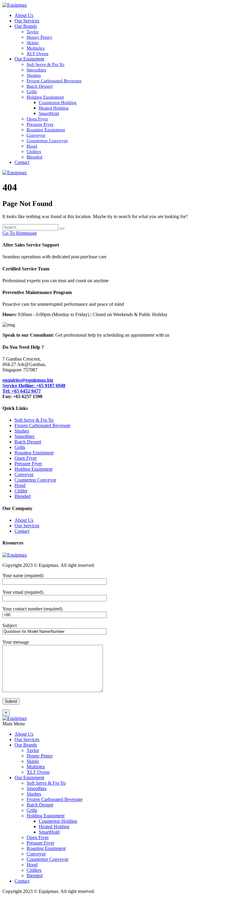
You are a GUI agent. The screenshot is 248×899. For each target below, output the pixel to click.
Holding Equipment (45, 97)
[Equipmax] (14, 5)
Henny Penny (39, 37)
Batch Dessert (40, 86)
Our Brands (26, 26)
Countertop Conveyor (47, 140)
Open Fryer (37, 118)
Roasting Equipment (46, 129)
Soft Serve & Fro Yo (45, 64)
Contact (22, 162)
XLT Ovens (37, 53)
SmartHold (49, 113)
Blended (34, 157)
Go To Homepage (19, 233)
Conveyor (36, 135)
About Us (24, 15)
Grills (32, 91)
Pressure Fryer (40, 124)
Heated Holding (54, 108)
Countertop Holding (58, 102)
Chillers (34, 151)
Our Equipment (29, 58)
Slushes (34, 75)
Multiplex (36, 48)
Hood (32, 146)
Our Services (27, 20)
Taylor (33, 31)
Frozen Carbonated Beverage (54, 80)
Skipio (33, 42)
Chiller (21, 490)
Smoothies (36, 69)
